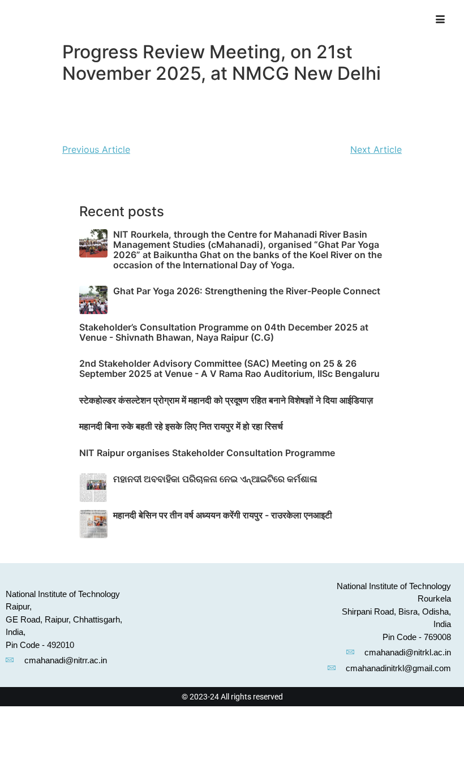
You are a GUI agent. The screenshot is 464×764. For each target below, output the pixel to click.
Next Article (376, 149)
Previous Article (96, 149)
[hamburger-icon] (444, 19)
